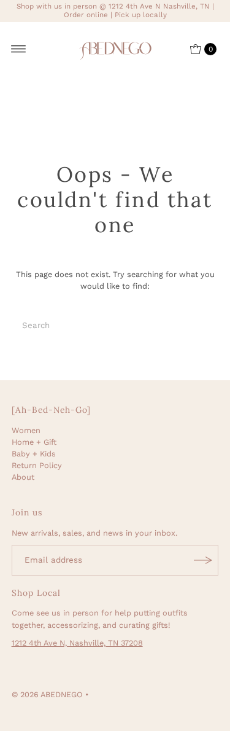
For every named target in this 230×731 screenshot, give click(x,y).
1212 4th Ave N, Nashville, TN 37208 (77, 642)
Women (26, 430)
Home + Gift (34, 442)
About (23, 477)
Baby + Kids (34, 453)
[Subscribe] (203, 560)
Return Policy (37, 465)
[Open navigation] (18, 49)
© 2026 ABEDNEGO (47, 694)
